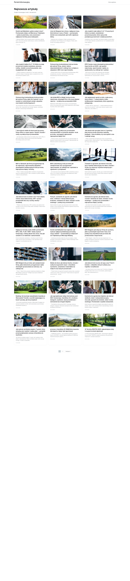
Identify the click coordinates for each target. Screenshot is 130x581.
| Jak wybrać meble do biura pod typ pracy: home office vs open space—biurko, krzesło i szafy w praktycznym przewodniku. (30, 132)
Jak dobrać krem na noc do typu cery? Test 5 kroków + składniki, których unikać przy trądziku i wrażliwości (99, 265)
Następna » (68, 351)
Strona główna (112, 2)
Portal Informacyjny (22, 2)
